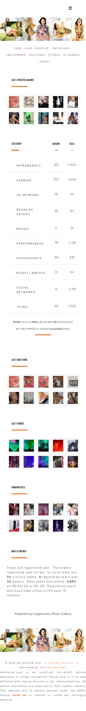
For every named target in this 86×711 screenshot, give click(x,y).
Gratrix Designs (53, 667)
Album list (42, 48)
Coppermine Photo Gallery (52, 614)
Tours (22, 306)
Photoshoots (29, 258)
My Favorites (71, 54)
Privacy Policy (61, 663)
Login (28, 48)
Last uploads (60, 48)
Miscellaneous (31, 272)
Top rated (54, 54)
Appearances (29, 165)
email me (19, 695)
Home (17, 48)
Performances (30, 243)
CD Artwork (28, 194)
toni (41, 572)
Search (44, 61)
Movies (23, 228)
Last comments (15, 54)
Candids (24, 180)
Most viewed (36, 54)
